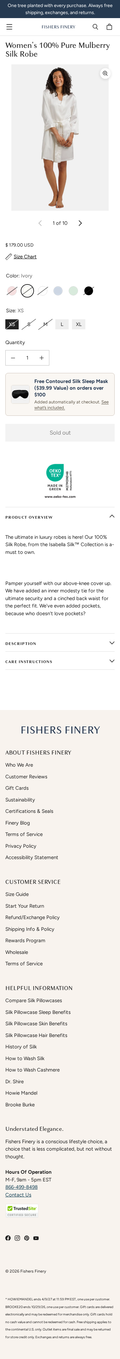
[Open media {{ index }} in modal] (60, 137)
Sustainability (20, 800)
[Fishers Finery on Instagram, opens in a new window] (17, 1238)
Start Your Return (24, 906)
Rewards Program (25, 940)
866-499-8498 (21, 1187)
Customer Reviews (26, 777)
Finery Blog (17, 823)
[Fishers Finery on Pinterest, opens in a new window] (26, 1238)
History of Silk (21, 1047)
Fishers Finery (33, 1271)
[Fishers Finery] (58, 26)
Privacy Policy (20, 846)
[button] (22, 1211)
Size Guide (17, 894)
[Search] (95, 26)
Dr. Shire (14, 1082)
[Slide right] (80, 223)
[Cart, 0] (110, 26)
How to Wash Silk (24, 1058)
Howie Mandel (21, 1093)
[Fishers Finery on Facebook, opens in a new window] (8, 1238)
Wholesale (16, 952)
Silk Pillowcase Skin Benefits (36, 1024)
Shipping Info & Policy (29, 929)
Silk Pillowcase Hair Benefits (36, 1035)
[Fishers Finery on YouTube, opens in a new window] (36, 1238)
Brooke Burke (20, 1105)
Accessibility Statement (31, 857)
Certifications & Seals (29, 811)
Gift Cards (17, 788)
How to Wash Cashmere (32, 1070)
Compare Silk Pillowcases (33, 1000)
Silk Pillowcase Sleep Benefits (38, 1012)
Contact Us (18, 1195)
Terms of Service (24, 834)
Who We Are (19, 765)
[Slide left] (40, 223)
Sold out (60, 432)
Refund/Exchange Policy (32, 917)
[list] (60, 137)
